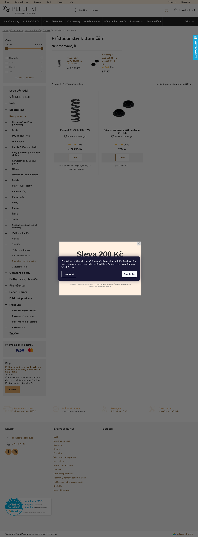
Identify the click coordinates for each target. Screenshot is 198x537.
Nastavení (69, 274)
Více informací (68, 267)
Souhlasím (129, 274)
